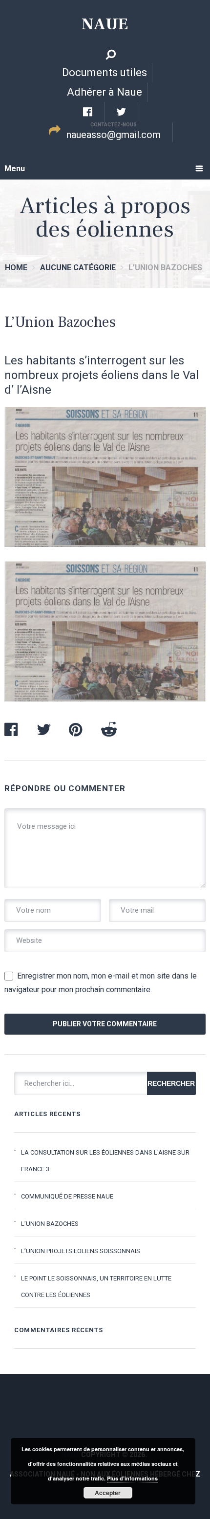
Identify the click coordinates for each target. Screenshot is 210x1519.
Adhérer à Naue (104, 92)
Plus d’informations (132, 1478)
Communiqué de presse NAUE (67, 1196)
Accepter (108, 1492)
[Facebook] (88, 112)
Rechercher (171, 1083)
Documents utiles (104, 72)
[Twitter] (121, 112)
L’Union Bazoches (50, 1223)
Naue (105, 24)
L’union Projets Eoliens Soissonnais (80, 1251)
